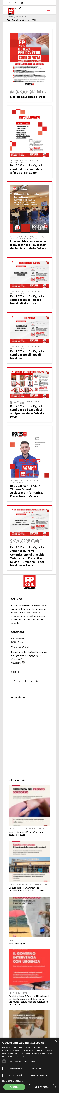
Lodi (22, 539)
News (11, 940)
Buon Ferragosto (17, 943)
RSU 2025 (21, 16)
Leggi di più (18, 1056)
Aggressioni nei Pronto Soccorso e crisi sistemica (27, 833)
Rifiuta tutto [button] (41, 1087)
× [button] (55, 1041)
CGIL (28, 609)
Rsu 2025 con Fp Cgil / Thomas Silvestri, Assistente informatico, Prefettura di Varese (26, 491)
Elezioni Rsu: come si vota (28, 96)
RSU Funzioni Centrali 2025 (24, 238)
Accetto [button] (14, 1087)
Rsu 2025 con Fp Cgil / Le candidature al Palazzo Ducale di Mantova (27, 300)
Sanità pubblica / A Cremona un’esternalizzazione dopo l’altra (26, 889)
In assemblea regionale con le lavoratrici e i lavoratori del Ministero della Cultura (29, 245)
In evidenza (15, 829)
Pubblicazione (25, 237)
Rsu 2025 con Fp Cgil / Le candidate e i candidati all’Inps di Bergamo (27, 169)
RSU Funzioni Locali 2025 (28, 92)
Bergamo (14, 161)
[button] (29, 1081)
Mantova (14, 292)
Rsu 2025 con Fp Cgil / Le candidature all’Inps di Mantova (27, 355)
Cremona (14, 539)
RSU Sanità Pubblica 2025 (28, 93)
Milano (13, 237)
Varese (19, 483)
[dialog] (29, 1065)
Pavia (13, 401)
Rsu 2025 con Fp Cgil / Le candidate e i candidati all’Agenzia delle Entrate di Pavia (28, 411)
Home (10, 16)
